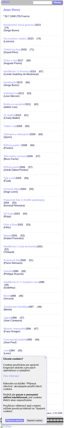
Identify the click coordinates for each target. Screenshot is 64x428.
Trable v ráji (10, 126)
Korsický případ (12, 189)
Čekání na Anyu (12, 49)
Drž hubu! (9, 213)
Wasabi (8, 235)
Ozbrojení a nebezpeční (17, 134)
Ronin (7, 296)
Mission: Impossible (14, 328)
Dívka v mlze (11, 60)
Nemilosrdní (10, 82)
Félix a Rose (11, 224)
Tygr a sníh (10, 178)
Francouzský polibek (15, 339)
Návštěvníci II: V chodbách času (21, 282)
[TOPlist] (6, 426)
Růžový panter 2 (13, 145)
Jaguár (7, 317)
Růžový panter (12, 167)
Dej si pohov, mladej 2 (16, 38)
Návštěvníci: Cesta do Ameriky (20, 246)
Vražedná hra (11, 93)
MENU (6, 2)
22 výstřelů (10, 115)
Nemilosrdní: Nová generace (19, 25)
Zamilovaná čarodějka (16, 306)
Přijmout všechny (14, 420)
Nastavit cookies (34, 420)
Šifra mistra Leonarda (15, 156)
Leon (6, 350)
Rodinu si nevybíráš (14, 104)
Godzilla (8, 271)
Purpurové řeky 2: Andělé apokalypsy (24, 200)
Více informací (11, 376)
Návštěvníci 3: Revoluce (17, 71)
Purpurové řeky (12, 260)
